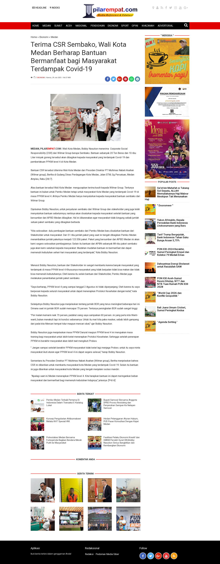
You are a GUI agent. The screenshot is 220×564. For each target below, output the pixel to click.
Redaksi (89, 554)
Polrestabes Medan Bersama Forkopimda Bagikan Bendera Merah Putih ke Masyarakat (64, 440)
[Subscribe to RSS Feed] (174, 555)
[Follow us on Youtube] (166, 555)
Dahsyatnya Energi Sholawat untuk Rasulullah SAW (173, 265)
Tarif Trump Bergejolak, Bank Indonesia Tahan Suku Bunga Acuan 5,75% (172, 237)
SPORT (125, 25)
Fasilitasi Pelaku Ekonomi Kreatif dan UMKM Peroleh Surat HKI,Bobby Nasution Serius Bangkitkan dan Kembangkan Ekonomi (122, 441)
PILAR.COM (50, 148)
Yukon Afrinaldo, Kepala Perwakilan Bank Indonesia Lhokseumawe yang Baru (172, 222)
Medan (54, 37)
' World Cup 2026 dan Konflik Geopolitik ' (169, 294)
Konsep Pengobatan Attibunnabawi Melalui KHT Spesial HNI (63, 420)
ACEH (69, 25)
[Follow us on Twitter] (150, 555)
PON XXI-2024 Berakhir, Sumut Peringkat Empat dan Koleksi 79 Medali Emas (173, 252)
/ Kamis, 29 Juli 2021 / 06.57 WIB (58, 78)
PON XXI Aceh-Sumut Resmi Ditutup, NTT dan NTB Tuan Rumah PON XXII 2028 (172, 282)
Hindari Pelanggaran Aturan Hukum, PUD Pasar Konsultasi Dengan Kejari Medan (121, 421)
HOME (35, 25)
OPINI (135, 25)
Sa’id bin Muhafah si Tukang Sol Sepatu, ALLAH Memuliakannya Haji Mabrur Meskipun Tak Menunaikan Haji (167, 193)
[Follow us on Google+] (158, 555)
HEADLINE (41, 7)
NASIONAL (81, 25)
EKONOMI (113, 25)
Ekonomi (43, 37)
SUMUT (58, 25)
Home (34, 37)
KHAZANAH (148, 25)
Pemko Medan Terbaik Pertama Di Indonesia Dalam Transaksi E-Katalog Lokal (64, 403)
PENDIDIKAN (98, 25)
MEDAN (47, 25)
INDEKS (55, 7)
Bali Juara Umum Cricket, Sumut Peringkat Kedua (171, 309)
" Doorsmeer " (165, 205)
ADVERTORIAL (165, 25)
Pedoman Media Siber (107, 554)
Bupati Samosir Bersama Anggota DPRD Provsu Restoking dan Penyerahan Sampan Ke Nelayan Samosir (120, 404)
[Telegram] (137, 79)
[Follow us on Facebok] (142, 555)
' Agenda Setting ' (167, 322)
